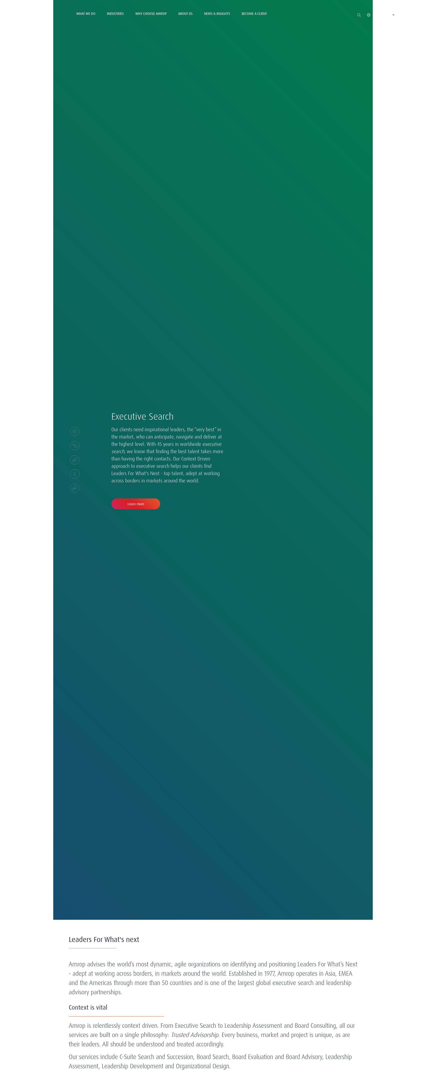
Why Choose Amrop (151, 13)
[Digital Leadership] (75, 488)
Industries (115, 13)
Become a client (254, 13)
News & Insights (217, 13)
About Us (185, 13)
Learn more (136, 504)
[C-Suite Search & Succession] (75, 474)
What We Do (85, 13)
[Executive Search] (75, 431)
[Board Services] (75, 445)
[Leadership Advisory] (75, 460)
